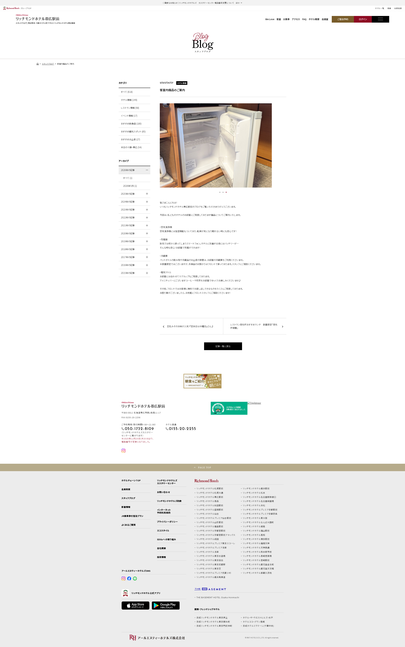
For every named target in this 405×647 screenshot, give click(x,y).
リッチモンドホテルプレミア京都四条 (260, 513)
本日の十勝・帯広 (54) (131, 147)
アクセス (296, 19)
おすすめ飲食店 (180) (131, 123)
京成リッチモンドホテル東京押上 (212, 617)
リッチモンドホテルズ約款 (169, 501)
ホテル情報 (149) (129, 99)
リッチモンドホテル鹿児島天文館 (258, 568)
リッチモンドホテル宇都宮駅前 (211, 530)
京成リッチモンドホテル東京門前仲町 (214, 625)
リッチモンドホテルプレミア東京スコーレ (215, 543)
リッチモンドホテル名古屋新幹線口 (259, 497)
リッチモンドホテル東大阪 (255, 518)
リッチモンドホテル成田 (207, 539)
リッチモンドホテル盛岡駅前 (209, 509)
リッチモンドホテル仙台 (207, 513)
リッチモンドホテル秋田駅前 (209, 505)
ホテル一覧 (379, 8)
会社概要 (161, 548)
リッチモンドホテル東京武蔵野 (211, 564)
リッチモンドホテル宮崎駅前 (256, 560)
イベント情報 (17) (129, 115)
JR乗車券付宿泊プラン (133, 516)
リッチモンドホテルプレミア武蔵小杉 (213, 572)
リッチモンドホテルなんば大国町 (258, 522)
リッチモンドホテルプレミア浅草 (211, 547)
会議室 (325, 19)
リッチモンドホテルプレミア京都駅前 (260, 509)
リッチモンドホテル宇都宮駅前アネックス (215, 535)
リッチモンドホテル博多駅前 (256, 539)
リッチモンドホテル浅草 (207, 551)
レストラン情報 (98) (130, 107)
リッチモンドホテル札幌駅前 (209, 488)
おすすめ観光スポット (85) (133, 131)
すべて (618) (127, 91)
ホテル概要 (314, 19)
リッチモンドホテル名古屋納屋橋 (258, 501)
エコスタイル (163, 530)
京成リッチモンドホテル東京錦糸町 (213, 621)
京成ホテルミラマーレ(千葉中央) (258, 625)
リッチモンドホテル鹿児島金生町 (258, 564)
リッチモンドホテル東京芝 (208, 568)
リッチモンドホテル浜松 (254, 505)
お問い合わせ (163, 492)
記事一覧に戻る (223, 346)
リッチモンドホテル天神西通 (256, 547)
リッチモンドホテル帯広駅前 (209, 497)
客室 (279, 19)
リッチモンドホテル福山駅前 (256, 530)
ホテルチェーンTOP (131, 480)
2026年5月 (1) (130, 185)
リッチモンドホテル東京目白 (209, 560)
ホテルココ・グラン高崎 (254, 621)
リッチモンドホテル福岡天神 (256, 543)
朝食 (389, 8)
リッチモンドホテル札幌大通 (209, 492)
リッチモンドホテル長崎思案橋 (257, 556)
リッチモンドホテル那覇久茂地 (257, 572)
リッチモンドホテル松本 (254, 492)
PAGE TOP (204, 467)
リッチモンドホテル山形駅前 (209, 522)
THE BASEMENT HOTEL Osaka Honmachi (217, 597)
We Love (269, 19)
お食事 (286, 19)
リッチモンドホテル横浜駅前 (256, 488)
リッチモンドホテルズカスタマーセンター (167, 482)
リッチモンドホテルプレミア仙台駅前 (213, 518)
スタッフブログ (128, 498)
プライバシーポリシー (167, 521)
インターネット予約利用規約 (164, 511)
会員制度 (398, 8)
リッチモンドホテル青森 (207, 501)
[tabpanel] (223, 145)
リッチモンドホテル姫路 (254, 526)
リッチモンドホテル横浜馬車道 (211, 577)
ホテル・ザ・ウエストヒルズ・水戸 (258, 617)
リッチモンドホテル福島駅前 (209, 526)
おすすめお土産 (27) (130, 139)
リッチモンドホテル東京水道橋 (211, 556)
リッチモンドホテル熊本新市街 (257, 551)
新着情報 (126, 507)
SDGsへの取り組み (166, 539)
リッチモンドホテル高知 (254, 535)
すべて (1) (127, 177)
